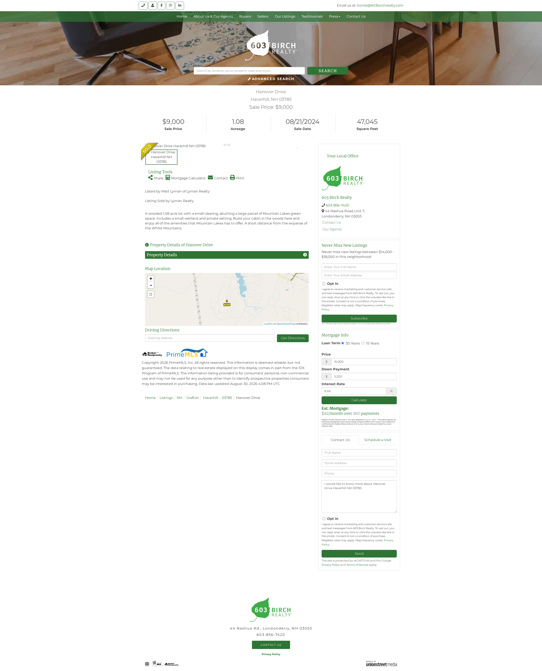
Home (150, 398)
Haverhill (210, 398)
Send (359, 554)
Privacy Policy (331, 564)
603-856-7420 (337, 205)
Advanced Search (273, 79)
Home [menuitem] (182, 16)
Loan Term (331, 343)
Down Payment (335, 369)
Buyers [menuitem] (245, 16)
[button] (327, 71)
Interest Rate (333, 384)
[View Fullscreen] (151, 294)
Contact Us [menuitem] (356, 16)
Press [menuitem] (333, 16)
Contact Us (331, 222)
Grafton (192, 398)
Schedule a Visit (377, 440)
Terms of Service (357, 564)
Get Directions (293, 338)
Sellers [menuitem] (262, 16)
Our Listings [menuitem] (285, 16)
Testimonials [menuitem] (312, 16)
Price (326, 354)
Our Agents (332, 229)
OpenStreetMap (285, 323)
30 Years (352, 343)
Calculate (359, 400)
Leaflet (268, 323)
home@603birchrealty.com (380, 5)
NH (179, 398)
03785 (227, 398)
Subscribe (359, 318)
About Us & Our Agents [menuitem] (213, 16)
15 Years (372, 343)
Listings (166, 398)
